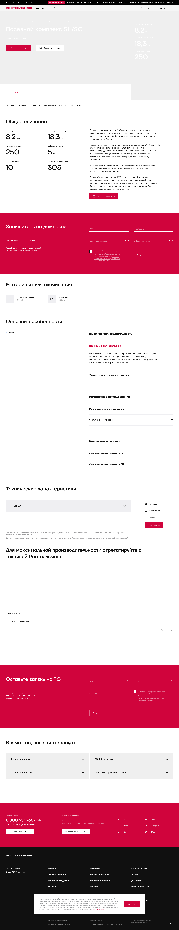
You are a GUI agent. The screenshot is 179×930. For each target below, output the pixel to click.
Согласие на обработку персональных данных (106, 924)
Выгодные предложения (15, 92)
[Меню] (37, 7)
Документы (21, 105)
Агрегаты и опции (66, 105)
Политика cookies (96, 920)
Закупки (52, 886)
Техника (52, 868)
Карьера (97, 2)
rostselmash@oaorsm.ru (20, 824)
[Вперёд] (171, 629)
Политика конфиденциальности (59, 920)
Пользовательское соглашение (59, 924)
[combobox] (109, 241)
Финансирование (57, 874)
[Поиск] (43, 7)
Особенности (34, 105)
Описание (10, 105)
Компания (95, 868)
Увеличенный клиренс (101, 419)
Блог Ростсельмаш (84, 2)
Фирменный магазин (56, 2)
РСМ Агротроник (109, 2)
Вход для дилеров (13, 868)
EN (31, 2)
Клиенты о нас (139, 868)
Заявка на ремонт (99, 874)
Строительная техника (81, 8)
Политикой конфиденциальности (106, 257)
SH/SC (17, 505)
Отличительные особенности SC (106, 453)
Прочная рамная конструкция (105, 345)
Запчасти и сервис (122, 8)
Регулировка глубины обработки (106, 408)
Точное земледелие (101, 8)
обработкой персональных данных (107, 259)
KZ (34, 2)
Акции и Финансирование (145, 8)
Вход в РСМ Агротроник (15, 872)
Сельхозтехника (60, 8)
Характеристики (49, 105)
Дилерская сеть (166, 8)
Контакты (131, 2)
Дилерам (122, 2)
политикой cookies (99, 909)
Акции (134, 874)
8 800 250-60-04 (23, 820)
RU (27, 2)
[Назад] (161, 629)
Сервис (79, 105)
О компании (70, 2)
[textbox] (109, 241)
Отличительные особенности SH (106, 464)
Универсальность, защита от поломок (109, 375)
